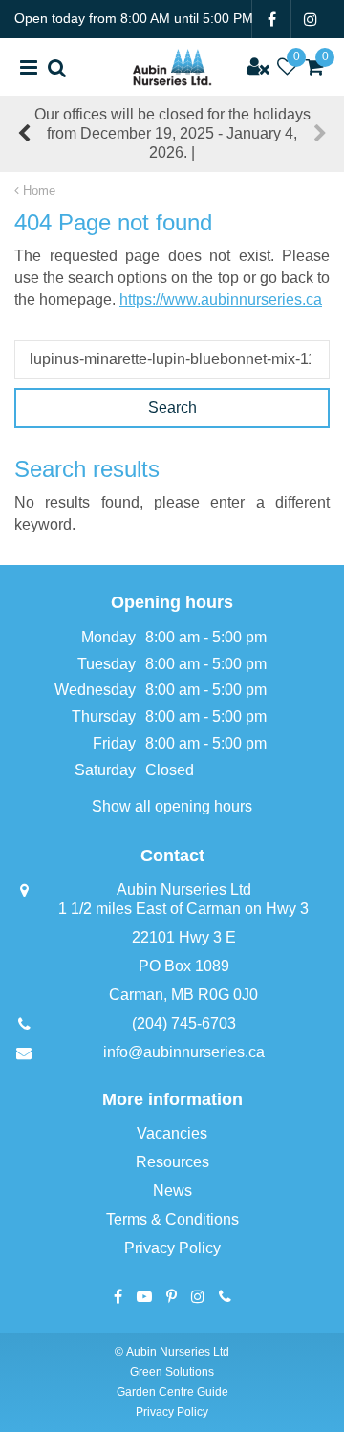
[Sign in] (258, 67)
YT (144, 1296)
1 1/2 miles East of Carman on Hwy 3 (183, 908)
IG (310, 19)
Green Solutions (172, 1371)
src (57, 67)
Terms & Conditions (172, 1219)
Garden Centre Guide (172, 1392)
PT (171, 1296)
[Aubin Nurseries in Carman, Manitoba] (172, 67)
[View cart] (315, 67)
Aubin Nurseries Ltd (184, 889)
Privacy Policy (172, 1248)
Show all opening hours (172, 806)
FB (271, 19)
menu (28, 67)
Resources (172, 1162)
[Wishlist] (286, 67)
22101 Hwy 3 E (184, 937)
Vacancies (172, 1133)
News (172, 1190)
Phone (225, 1296)
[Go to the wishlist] (286, 67)
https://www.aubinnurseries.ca (220, 300)
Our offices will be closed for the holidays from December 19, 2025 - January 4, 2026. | (172, 133)
